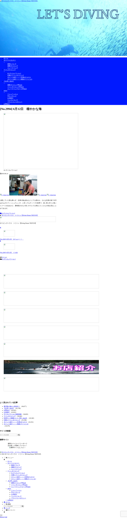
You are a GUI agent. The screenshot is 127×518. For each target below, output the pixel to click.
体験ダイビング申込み (18, 483)
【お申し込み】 (9, 408)
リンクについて (16, 496)
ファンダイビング (10, 416)
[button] (19, 435)
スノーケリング (16, 469)
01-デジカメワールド (8, 213)
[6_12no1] (4, 195)
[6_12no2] (23, 195)
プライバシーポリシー (18, 498)
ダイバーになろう (13, 463)
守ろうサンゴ (15, 492)
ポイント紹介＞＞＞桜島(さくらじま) (16, 424)
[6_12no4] (51, 195)
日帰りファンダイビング (12, 420)
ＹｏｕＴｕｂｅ (16, 490)
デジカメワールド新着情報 (13, 414)
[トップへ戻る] (1, 515)
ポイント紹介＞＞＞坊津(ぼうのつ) (15, 422)
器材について (15, 465)
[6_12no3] (42, 195)
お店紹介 (7, 412)
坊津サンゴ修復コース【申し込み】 (16, 418)
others (9, 488)
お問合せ (7, 410)
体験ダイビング (16, 467)
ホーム (9, 461)
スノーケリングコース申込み (20, 487)
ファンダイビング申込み (19, 485)
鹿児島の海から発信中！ (12, 406)
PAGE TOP (3, 517)
